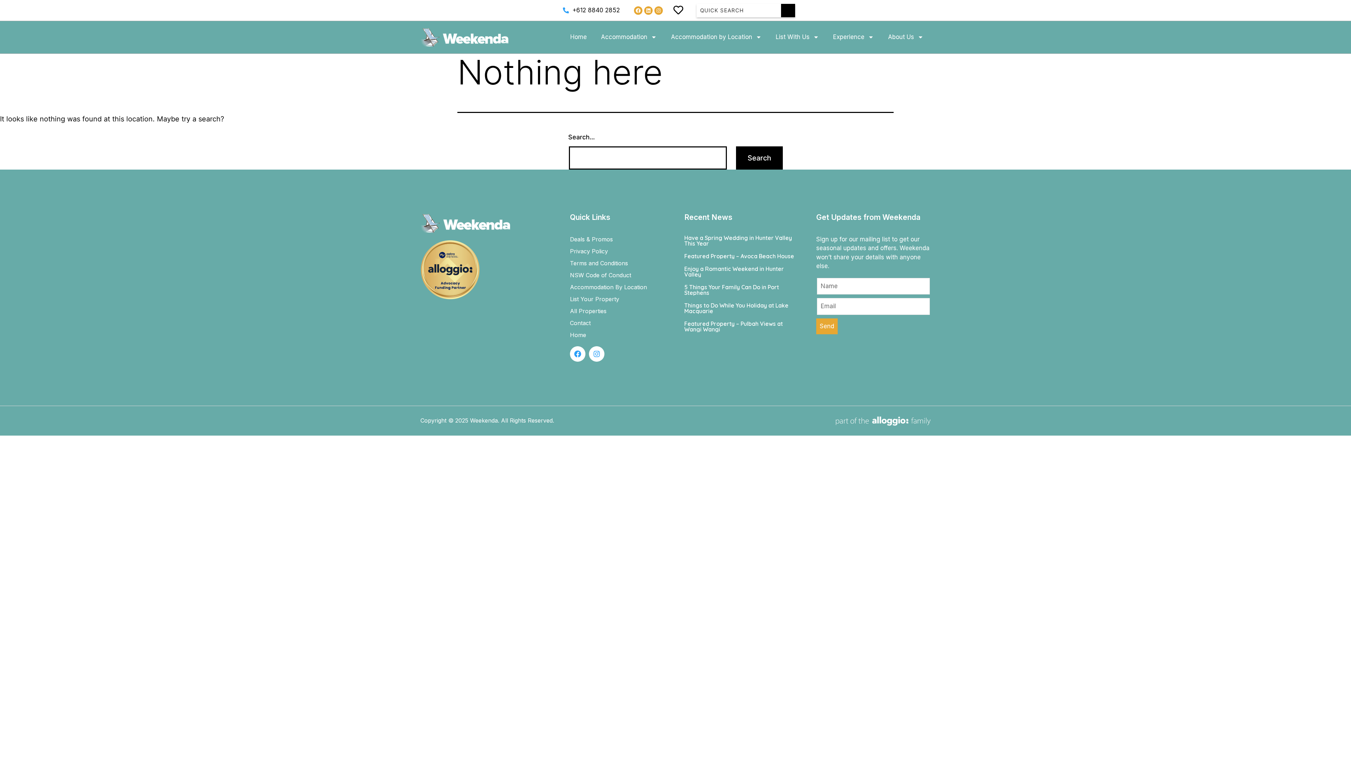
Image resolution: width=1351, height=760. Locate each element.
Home (578, 36)
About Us (901, 36)
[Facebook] (638, 10)
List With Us (793, 36)
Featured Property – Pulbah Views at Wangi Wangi (733, 326)
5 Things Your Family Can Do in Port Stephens (731, 290)
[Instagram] (658, 10)
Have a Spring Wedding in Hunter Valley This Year (738, 240)
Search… (581, 137)
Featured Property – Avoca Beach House (739, 256)
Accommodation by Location (711, 36)
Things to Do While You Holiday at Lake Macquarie (736, 308)
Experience (848, 36)
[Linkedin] (648, 10)
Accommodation (624, 36)
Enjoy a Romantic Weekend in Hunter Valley (734, 271)
